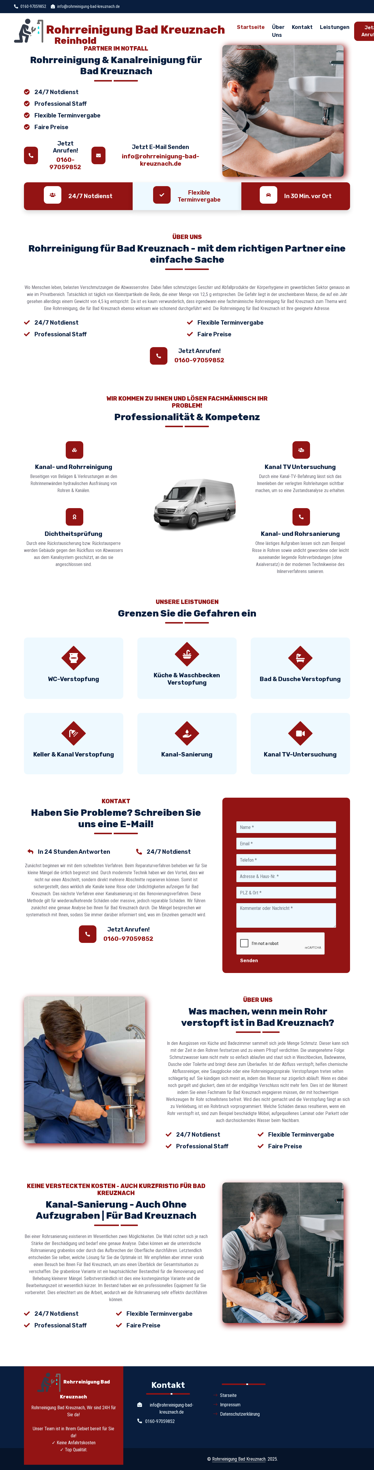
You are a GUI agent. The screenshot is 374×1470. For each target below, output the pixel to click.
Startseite (251, 27)
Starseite (228, 1395)
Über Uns (278, 31)
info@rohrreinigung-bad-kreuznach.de (160, 160)
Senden (249, 960)
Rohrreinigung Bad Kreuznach (239, 1459)
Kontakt (302, 27)
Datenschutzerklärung (240, 1414)
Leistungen (334, 27)
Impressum (230, 1404)
